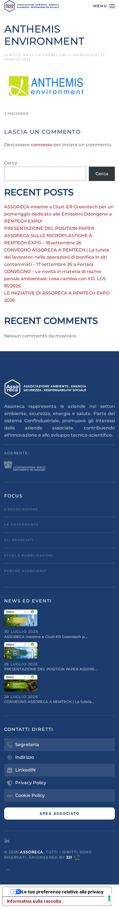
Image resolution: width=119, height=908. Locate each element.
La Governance (21, 524)
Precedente (18, 114)
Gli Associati (18, 540)
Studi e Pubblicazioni (29, 555)
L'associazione (21, 509)
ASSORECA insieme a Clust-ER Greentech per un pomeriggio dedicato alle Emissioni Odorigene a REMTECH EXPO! (59, 214)
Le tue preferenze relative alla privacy (63, 891)
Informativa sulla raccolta (34, 901)
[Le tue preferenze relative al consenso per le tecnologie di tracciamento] (109, 898)
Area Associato (59, 813)
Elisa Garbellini (48, 55)
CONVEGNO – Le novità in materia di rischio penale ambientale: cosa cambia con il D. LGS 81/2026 (55, 278)
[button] (104, 6)
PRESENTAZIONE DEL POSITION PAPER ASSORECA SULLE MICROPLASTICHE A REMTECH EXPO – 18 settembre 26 (49, 235)
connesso (41, 144)
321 (69, 857)
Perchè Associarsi (25, 571)
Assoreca (31, 852)
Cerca (10, 163)
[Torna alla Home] (32, 6)
